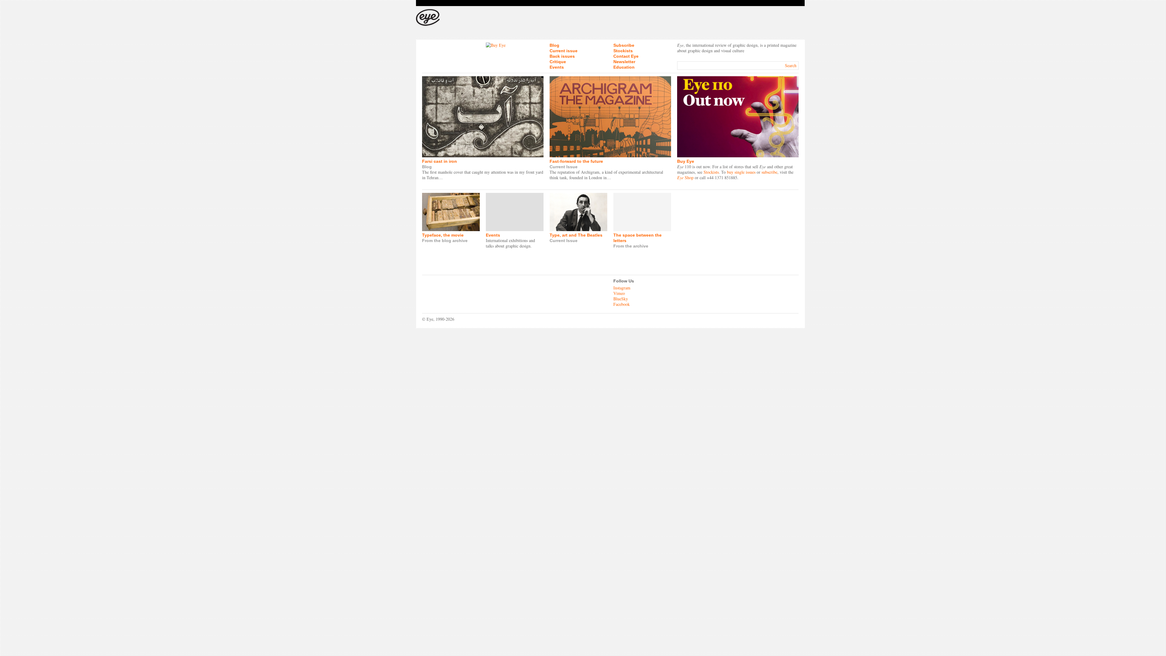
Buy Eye (685, 161)
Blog (554, 45)
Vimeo (619, 293)
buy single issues (741, 172)
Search (790, 65)
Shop (685, 177)
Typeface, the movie (443, 235)
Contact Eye (626, 56)
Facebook (621, 304)
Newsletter (624, 61)
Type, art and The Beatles (576, 235)
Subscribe (623, 45)
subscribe (769, 172)
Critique (558, 61)
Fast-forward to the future (576, 161)
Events (557, 67)
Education (624, 67)
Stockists (623, 50)
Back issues (562, 56)
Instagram (621, 288)
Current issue (564, 50)
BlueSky (620, 299)
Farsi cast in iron (439, 161)
